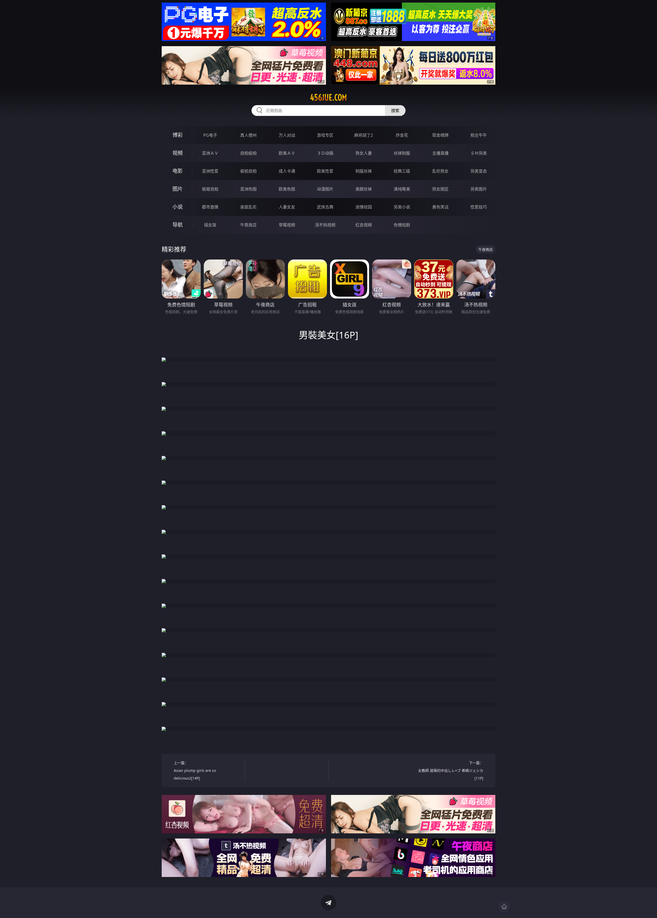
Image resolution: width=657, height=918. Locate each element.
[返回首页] (504, 907)
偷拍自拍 (248, 171)
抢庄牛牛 (478, 135)
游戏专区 (325, 135)
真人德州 (248, 135)
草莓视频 (287, 225)
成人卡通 (287, 171)
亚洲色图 (248, 189)
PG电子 (210, 135)
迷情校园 (363, 207)
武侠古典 (325, 207)
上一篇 (195, 770)
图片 (177, 188)
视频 (177, 152)
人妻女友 (287, 207)
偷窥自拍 (210, 189)
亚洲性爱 (210, 171)
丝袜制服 (402, 153)
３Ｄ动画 (325, 153)
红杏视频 (363, 225)
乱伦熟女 (440, 171)
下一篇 (450, 770)
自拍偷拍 (248, 153)
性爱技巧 (478, 207)
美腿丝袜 (363, 189)
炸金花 (402, 135)
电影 (177, 170)
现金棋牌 (440, 135)
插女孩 (210, 225)
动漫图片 (325, 189)
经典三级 (402, 171)
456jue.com (328, 97)
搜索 (395, 110)
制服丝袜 (363, 171)
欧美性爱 (325, 171)
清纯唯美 (402, 189)
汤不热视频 (325, 225)
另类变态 (478, 171)
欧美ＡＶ (287, 153)
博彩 (177, 135)
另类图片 (478, 189)
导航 (177, 224)
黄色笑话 (440, 207)
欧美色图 (287, 189)
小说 (177, 206)
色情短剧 (402, 225)
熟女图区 (440, 189)
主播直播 (440, 153)
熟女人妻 (363, 153)
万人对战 (287, 135)
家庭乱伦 (248, 207)
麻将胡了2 (363, 135)
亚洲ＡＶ (210, 153)
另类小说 (402, 207)
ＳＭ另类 (478, 153)
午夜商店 (248, 225)
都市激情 (210, 207)
